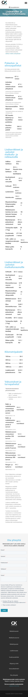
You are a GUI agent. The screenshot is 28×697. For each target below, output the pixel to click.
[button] (26, 3)
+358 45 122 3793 (14, 686)
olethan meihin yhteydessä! (12, 53)
